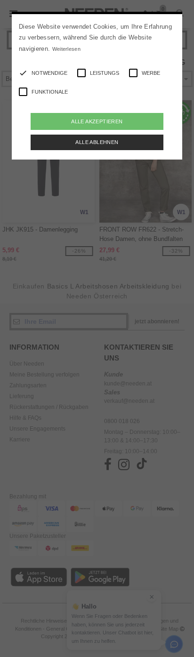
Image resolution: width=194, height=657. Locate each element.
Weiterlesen (66, 49)
